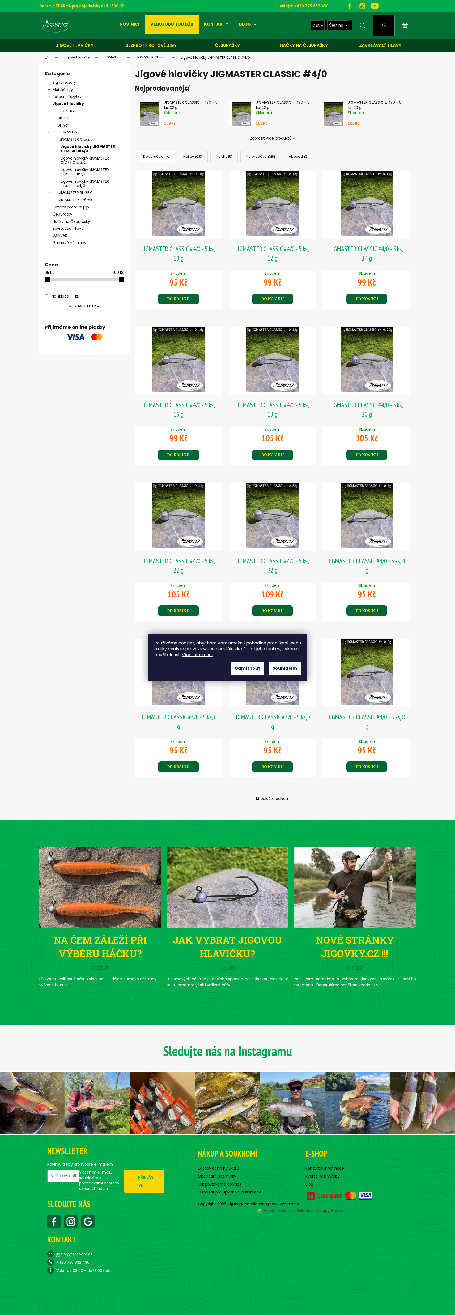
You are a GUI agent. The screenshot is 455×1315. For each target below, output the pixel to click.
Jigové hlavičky (74, 45)
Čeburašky (227, 45)
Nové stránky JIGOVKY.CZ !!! (355, 946)
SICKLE (63, 118)
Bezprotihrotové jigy (151, 45)
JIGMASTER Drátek (75, 200)
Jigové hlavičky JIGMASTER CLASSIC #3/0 (85, 160)
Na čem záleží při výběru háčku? (100, 946)
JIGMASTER (68, 132)
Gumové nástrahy (69, 242)
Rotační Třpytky (67, 96)
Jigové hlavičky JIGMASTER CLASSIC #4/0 (88, 149)
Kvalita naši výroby (322, 1176)
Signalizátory (64, 82)
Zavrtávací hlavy (380, 45)
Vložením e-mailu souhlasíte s (99, 1180)
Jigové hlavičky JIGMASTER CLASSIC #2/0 (85, 172)
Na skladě (65, 296)
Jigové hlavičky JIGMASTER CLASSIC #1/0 (85, 184)
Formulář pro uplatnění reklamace (229, 1192)
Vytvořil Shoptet (278, 1210)
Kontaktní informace (324, 1168)
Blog (309, 1184)
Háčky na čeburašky (304, 45)
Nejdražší (224, 156)
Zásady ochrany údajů (218, 1168)
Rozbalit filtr (82, 306)
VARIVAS (60, 235)
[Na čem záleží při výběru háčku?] (100, 887)
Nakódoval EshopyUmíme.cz (322, 1210)
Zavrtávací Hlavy (68, 228)
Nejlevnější (192, 156)
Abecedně (298, 156)
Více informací (197, 655)
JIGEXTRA (66, 111)
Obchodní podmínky (217, 1176)
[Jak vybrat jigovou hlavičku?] (227, 887)
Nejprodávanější (260, 156)
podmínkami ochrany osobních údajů (99, 1185)
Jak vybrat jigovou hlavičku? (227, 946)
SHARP (63, 125)
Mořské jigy (63, 89)
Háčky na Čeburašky (71, 221)
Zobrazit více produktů (271, 138)
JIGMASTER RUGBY (75, 192)
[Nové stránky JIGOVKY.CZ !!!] (355, 887)
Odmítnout (247, 668)
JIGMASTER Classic (76, 139)
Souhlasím (285, 668)
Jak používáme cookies (219, 1184)
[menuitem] (129, 24)
